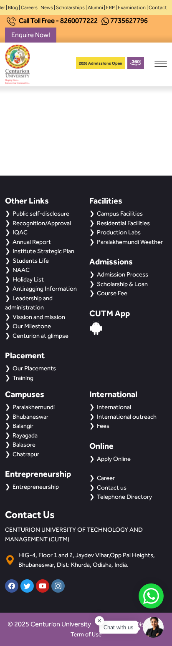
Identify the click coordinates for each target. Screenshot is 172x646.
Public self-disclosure (41, 213)
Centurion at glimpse (40, 335)
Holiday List (28, 279)
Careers (29, 7)
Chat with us (119, 627)
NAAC (21, 270)
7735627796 (129, 21)
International (114, 407)
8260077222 (79, 21)
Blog (13, 7)
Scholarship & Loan (122, 284)
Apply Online (114, 459)
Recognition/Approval (42, 223)
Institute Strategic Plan (43, 251)
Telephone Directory (124, 496)
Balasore (24, 444)
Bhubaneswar (30, 416)
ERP (110, 7)
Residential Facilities (123, 223)
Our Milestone (32, 326)
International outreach (127, 416)
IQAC (20, 232)
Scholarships (70, 7)
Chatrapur (26, 454)
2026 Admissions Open (100, 63)
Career (106, 478)
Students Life (31, 260)
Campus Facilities (120, 213)
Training (23, 378)
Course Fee (112, 293)
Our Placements (34, 368)
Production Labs (119, 232)
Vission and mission (39, 317)
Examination (132, 7)
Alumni (95, 7)
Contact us (111, 487)
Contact (158, 7)
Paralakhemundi (34, 407)
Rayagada (25, 435)
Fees (103, 426)
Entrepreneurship (36, 486)
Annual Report (32, 242)
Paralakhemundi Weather (130, 242)
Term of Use (86, 634)
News (46, 7)
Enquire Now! (30, 35)
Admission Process (122, 274)
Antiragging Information (45, 288)
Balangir (23, 426)
